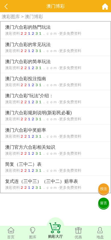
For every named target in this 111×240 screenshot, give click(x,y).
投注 (103, 189)
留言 (103, 203)
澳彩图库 (11, 16)
